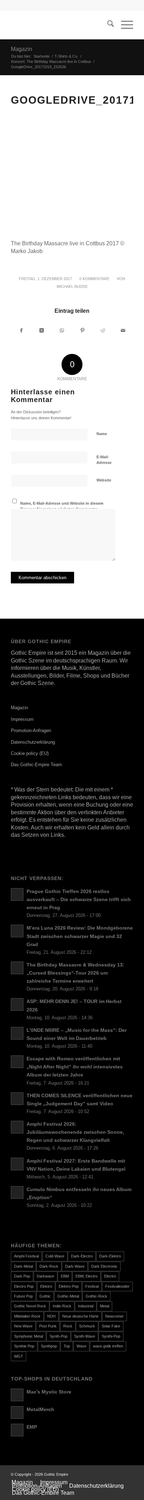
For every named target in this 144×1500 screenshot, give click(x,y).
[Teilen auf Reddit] (103, 330)
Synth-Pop (58, 1336)
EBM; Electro (86, 1276)
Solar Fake (111, 1326)
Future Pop (23, 1296)
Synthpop (49, 1346)
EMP (32, 1427)
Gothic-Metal (68, 1296)
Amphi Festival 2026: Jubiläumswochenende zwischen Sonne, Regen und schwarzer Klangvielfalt (75, 1132)
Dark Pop (22, 1276)
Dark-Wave (75, 1266)
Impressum (22, 719)
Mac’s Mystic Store (49, 1392)
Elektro (46, 1286)
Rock (67, 1326)
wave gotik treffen (108, 1346)
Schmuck (87, 1326)
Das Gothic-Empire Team (36, 764)
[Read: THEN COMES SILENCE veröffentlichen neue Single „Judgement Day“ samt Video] (17, 1098)
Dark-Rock (48, 1266)
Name (101, 434)
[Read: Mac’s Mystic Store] (17, 1395)
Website (103, 480)
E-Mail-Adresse (103, 460)
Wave (81, 1346)
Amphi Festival (26, 1256)
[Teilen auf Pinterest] (82, 330)
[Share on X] (42, 330)
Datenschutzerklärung (33, 742)
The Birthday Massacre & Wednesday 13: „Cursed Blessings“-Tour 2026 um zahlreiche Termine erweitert (75, 973)
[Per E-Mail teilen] (123, 330)
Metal (104, 1306)
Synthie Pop (24, 1346)
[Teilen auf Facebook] (21, 330)
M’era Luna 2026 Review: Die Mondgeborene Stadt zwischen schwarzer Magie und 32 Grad (80, 936)
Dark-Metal (23, 1266)
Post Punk (48, 1326)
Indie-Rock (62, 1306)
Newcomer (114, 1316)
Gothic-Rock (96, 1296)
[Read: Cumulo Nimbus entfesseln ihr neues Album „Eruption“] (17, 1192)
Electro (110, 1276)
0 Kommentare (94, 279)
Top (67, 1346)
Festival (92, 1286)
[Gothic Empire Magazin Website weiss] (60, 25)
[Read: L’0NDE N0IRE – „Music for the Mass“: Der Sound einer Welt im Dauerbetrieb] (17, 1033)
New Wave (23, 1326)
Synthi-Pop (111, 1336)
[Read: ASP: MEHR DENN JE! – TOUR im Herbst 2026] (17, 1004)
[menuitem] (107, 25)
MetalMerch (40, 1409)
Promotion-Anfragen (31, 730)
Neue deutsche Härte (80, 1316)
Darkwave (45, 1276)
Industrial (85, 1306)
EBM (65, 1276)
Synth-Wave (84, 1336)
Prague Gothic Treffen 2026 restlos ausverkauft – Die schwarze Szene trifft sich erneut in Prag (79, 899)
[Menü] (123, 25)
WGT (18, 1356)
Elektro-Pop (69, 1286)
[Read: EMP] (17, 1430)
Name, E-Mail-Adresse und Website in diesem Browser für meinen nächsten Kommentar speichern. (61, 509)
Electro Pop (24, 1286)
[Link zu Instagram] (128, 1474)
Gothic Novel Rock (30, 1306)
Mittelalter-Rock (27, 1316)
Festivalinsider (117, 1286)
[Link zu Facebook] (117, 1474)
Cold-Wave (54, 1256)
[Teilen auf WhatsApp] (62, 330)
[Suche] (107, 25)
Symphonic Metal (28, 1336)
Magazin (21, 49)
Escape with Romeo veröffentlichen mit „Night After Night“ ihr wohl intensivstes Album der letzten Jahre (75, 1067)
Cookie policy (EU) (30, 753)
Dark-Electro (82, 1256)
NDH (51, 1316)
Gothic (45, 1296)
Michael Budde (72, 286)
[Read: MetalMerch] (17, 1412)
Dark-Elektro (110, 1256)
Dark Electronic (104, 1266)
